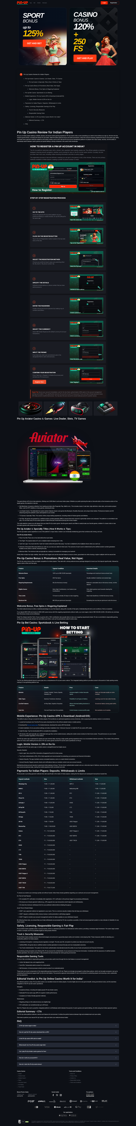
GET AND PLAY (85, 58)
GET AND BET (34, 43)
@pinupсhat (20, 1096)
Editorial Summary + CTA (36, 120)
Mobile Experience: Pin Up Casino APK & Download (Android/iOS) (44, 96)
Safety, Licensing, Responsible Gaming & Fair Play (40, 106)
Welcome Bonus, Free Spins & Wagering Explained (44, 89)
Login (104, 3)
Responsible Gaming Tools (37, 113)
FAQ (26, 124)
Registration (113, 3)
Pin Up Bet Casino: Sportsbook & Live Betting (38, 92)
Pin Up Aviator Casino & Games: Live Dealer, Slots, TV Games (43, 78)
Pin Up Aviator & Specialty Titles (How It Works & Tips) (45, 82)
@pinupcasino (31, 1096)
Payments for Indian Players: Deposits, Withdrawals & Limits (43, 103)
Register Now (39, 382)
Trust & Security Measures (37, 110)
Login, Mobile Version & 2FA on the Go (40, 99)
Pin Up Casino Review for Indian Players (36, 74)
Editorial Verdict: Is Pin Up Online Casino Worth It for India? (42, 117)
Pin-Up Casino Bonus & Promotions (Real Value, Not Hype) (42, 85)
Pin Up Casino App (32, 725)
